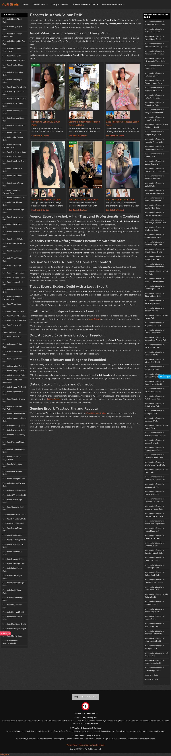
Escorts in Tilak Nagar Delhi (12, 267)
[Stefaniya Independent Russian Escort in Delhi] (73, 114)
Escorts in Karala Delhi (12, 535)
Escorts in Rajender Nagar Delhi (14, 119)
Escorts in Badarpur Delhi (13, 370)
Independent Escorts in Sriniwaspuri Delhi (154, 287)
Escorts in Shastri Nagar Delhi (13, 218)
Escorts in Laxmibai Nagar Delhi (13, 584)
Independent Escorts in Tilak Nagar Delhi (154, 302)
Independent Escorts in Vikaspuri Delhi (154, 353)
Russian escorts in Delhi (85, 4)
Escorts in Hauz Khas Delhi (14, 514)
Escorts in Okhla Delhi (12, 56)
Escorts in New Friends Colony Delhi (12, 35)
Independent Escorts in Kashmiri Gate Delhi (154, 632)
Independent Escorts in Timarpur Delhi (154, 309)
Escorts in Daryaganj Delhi (14, 425)
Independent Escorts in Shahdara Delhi (154, 228)
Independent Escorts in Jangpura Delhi (154, 603)
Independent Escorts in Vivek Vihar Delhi (154, 360)
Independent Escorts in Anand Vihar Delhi (154, 390)
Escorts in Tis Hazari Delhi (14, 277)
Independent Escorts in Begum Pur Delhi (154, 441)
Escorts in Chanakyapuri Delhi (13, 393)
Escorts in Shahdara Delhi (14, 197)
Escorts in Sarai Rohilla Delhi (12, 169)
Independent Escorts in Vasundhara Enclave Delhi (156, 338)
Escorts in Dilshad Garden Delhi (14, 450)
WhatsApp (165, 376)
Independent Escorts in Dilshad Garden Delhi (154, 515)
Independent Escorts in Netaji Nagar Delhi (154, 37)
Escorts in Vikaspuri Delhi (13, 311)
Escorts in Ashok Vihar (96, 413)
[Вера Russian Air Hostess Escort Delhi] (123, 87)
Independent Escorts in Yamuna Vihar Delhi (154, 375)
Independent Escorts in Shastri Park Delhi (154, 258)
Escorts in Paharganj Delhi (14, 60)
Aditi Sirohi (10, 4)
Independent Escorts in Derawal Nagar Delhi (154, 507)
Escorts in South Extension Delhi (14, 245)
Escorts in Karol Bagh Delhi (14, 540)
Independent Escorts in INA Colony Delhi (156, 595)
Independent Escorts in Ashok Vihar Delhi (154, 404)
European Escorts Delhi (12, 332)
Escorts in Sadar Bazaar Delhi (13, 138)
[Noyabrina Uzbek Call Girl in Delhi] (35, 114)
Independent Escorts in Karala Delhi (154, 617)
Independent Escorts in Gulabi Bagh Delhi (154, 573)
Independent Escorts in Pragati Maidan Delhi (154, 111)
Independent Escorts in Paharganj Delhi (154, 74)
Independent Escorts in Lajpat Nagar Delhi (154, 661)
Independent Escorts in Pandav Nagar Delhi (154, 81)
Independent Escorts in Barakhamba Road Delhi (155, 434)
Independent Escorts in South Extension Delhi (154, 280)
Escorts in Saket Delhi (12, 156)
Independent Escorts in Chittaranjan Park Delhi (155, 463)
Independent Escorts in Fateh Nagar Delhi (154, 529)
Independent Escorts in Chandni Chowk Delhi (154, 456)
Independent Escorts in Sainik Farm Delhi (154, 177)
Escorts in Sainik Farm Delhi (14, 152)
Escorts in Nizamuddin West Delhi (12, 50)
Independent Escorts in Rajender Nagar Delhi (154, 140)
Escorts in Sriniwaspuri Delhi (12, 252)
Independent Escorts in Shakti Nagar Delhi (154, 236)
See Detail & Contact (40, 136)
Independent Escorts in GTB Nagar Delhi (154, 566)
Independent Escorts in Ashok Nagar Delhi (154, 397)
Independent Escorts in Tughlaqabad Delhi (154, 324)
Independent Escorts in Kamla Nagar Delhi (154, 610)
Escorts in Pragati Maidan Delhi (13, 93)
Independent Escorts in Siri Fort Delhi (156, 272)
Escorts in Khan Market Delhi (12, 553)
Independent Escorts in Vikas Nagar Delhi (154, 346)
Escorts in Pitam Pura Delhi (14, 87)
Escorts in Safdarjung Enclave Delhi (12, 146)
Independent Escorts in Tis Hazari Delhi (156, 316)
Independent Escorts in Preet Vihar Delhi (154, 118)
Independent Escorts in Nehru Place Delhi (154, 30)
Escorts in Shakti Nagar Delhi (12, 203)
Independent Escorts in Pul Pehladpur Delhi (156, 126)
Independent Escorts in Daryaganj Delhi (154, 485)
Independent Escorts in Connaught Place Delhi (155, 478)
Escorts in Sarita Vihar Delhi (12, 177)
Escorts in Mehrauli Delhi (13, 612)
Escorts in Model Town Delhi (12, 618)
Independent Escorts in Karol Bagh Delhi (154, 625)
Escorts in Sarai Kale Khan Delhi (14, 162)
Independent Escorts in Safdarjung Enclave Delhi (155, 170)
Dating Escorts (54, 399)
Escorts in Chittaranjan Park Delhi (12, 407)
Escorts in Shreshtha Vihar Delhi (14, 233)
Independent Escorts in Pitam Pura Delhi (154, 104)
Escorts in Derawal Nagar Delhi (13, 443)
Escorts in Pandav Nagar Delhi (13, 66)
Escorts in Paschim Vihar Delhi (13, 73)
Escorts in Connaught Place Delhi (14, 419)
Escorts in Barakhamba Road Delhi (12, 381)
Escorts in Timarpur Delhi (13, 273)
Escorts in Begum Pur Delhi (14, 387)
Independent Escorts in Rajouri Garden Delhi (154, 148)
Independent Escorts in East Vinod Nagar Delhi (155, 522)
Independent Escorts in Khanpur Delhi (154, 647)
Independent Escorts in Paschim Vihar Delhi (154, 89)
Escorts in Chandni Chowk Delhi (14, 400)
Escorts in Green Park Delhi (14, 490)
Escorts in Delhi (151, 675)
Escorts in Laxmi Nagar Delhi (12, 577)
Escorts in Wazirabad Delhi (14, 320)
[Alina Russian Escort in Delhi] (110, 192)
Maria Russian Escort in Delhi (46, 199)
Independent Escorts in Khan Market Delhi (154, 639)
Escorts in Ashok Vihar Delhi (12, 360)
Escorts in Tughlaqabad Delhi (13, 283)
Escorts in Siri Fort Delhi (13, 239)
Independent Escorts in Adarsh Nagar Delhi (154, 382)
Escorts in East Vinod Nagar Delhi (12, 458)
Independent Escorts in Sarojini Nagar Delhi (154, 214)
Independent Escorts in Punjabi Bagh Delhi (154, 133)
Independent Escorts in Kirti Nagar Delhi (156, 654)
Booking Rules (98, 745)
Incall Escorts (94, 319)
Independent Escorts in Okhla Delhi (154, 67)
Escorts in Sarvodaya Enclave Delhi (11, 191)
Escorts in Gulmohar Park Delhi (13, 508)
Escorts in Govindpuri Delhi (14, 478)
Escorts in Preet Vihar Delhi (14, 99)
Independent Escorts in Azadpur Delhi (154, 412)
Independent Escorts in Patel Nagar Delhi (154, 96)
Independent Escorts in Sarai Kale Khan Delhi (154, 192)
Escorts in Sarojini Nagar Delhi (13, 184)
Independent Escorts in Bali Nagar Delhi (156, 427)
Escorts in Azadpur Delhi (13, 366)
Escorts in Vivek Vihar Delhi (14, 316)
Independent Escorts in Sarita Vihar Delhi (154, 206)
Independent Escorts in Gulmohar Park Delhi (154, 581)
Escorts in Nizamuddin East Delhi (14, 42)
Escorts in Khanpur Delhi (13, 559)
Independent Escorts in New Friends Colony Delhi (156, 45)
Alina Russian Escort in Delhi (120, 199)
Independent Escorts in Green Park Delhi (154, 559)
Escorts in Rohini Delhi (12, 132)
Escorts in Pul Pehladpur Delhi (13, 104)
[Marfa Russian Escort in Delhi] (73, 192)
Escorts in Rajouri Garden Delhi (13, 126)
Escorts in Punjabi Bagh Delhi (13, 112)
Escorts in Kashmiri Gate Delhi (13, 545)
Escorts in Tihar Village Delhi (12, 259)
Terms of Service (85, 745)
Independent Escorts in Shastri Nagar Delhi (154, 250)
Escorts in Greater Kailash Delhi (14, 484)
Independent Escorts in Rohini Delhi (154, 155)
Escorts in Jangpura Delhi (13, 523)
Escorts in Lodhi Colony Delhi (12, 591)
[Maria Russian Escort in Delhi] (48, 164)
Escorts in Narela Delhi (12, 636)
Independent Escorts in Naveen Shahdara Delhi (155, 23)
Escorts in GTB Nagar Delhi (14, 495)
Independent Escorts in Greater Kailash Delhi (154, 551)
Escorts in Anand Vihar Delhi (12, 345)
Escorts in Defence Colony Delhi (14, 436)
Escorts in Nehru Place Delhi (12, 20)
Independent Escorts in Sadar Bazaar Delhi (154, 162)
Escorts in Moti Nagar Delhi (14, 624)
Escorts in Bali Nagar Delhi (14, 375)
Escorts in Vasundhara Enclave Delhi (12, 298)
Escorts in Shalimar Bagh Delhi (13, 211)
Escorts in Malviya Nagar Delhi (13, 599)
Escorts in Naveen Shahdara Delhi (10, 642)
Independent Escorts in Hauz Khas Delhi (154, 588)
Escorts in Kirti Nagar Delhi (14, 563)
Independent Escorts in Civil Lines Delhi (156, 471)
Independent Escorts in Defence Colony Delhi (154, 500)
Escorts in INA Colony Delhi (14, 519)
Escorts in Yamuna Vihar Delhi (13, 326)
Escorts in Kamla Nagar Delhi (12, 529)
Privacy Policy (72, 745)
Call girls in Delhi (60, 4)
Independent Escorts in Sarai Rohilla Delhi (154, 199)
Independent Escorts (112, 4)
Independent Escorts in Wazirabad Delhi (154, 368)
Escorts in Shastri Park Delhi (12, 225)
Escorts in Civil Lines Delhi (14, 413)
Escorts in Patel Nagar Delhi (12, 81)
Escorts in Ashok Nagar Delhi (12, 353)
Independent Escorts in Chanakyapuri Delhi (154, 449)
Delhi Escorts (39, 4)
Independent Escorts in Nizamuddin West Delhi (155, 59)
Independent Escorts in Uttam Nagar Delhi (154, 331)
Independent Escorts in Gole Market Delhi (154, 537)
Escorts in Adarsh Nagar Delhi (13, 338)
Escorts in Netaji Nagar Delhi (12, 28)
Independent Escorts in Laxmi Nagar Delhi (154, 669)
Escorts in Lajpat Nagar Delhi (12, 569)
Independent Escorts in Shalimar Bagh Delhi (154, 243)
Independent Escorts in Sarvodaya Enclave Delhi (155, 221)
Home (25, 4)
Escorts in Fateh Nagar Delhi (12, 465)
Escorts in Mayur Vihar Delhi (12, 606)
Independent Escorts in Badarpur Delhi (154, 419)
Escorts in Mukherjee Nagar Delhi (14, 630)
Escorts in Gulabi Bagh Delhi (12, 501)
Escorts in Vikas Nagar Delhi (12, 305)
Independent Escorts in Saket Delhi (154, 184)
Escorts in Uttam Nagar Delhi (12, 290)
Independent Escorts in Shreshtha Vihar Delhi (154, 265)
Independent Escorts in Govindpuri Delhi (154, 544)
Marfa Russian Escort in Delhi (83, 199)
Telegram (4, 754)
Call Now (5, 633)
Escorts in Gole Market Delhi (12, 472)
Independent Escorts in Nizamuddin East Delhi (154, 52)
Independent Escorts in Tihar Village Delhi (154, 294)
